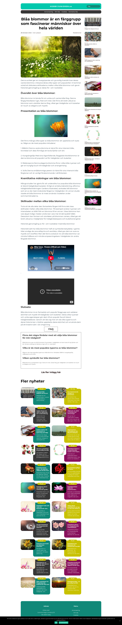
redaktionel (77, 33)
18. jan (41, 446)
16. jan (41, 502)
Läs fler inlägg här (51, 372)
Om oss (57, 12)
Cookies (64, 12)
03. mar (72, 408)
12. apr (41, 408)
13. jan (72, 578)
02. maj (73, 389)
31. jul (72, 427)
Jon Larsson (37, 33)
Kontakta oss (73, 12)
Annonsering (48, 12)
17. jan (72, 465)
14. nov (42, 427)
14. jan (41, 559)
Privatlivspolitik (63, 622)
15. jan (41, 389)
